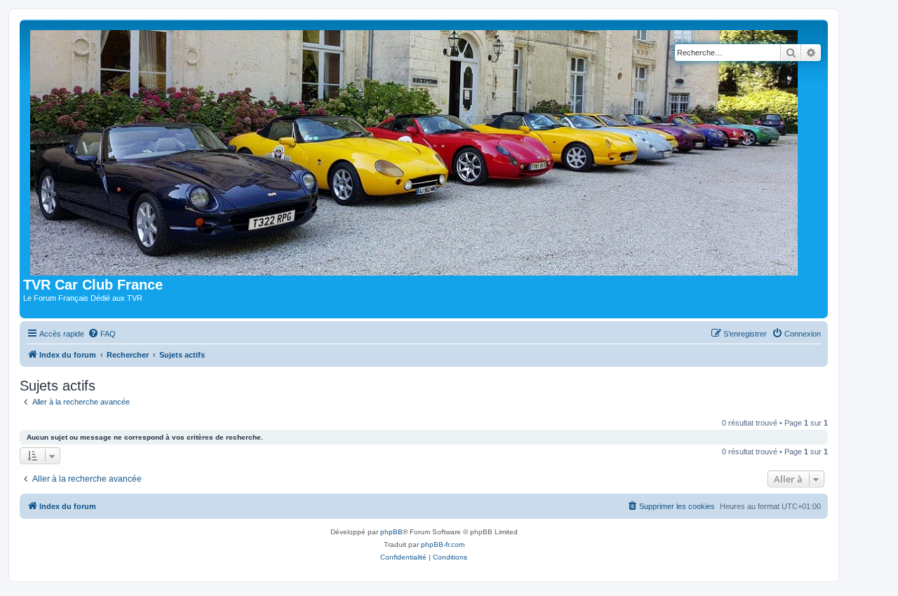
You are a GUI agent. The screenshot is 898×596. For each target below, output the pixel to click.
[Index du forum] (417, 150)
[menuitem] (102, 333)
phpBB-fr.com (442, 544)
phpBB (391, 532)
